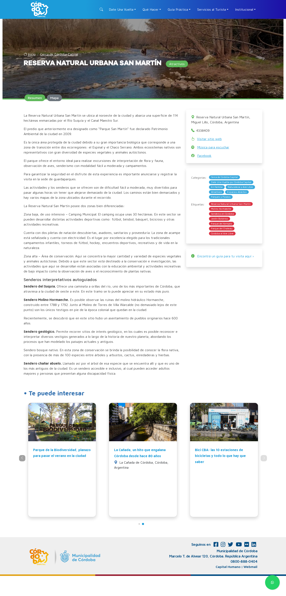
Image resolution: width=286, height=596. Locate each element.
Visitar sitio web (209, 139)
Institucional (244, 9)
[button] (139, 524)
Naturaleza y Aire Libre (240, 187)
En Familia (217, 187)
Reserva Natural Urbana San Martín (231, 204)
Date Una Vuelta (121, 9)
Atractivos (216, 192)
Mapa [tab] (54, 98)
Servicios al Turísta (211, 9)
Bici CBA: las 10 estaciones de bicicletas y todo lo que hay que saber (220, 456)
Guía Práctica (178, 9)
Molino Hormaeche (221, 208)
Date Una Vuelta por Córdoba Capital (231, 182)
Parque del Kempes (221, 223)
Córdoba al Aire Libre (222, 233)
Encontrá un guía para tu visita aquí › (225, 256)
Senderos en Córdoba (222, 213)
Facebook (204, 155)
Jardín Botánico (219, 218)
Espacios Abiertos (237, 192)
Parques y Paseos (221, 196)
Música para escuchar (213, 147)
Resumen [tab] (35, 98)
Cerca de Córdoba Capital (224, 177)
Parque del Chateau (221, 228)
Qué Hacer (150, 9)
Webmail (250, 567)
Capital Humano (228, 567)
